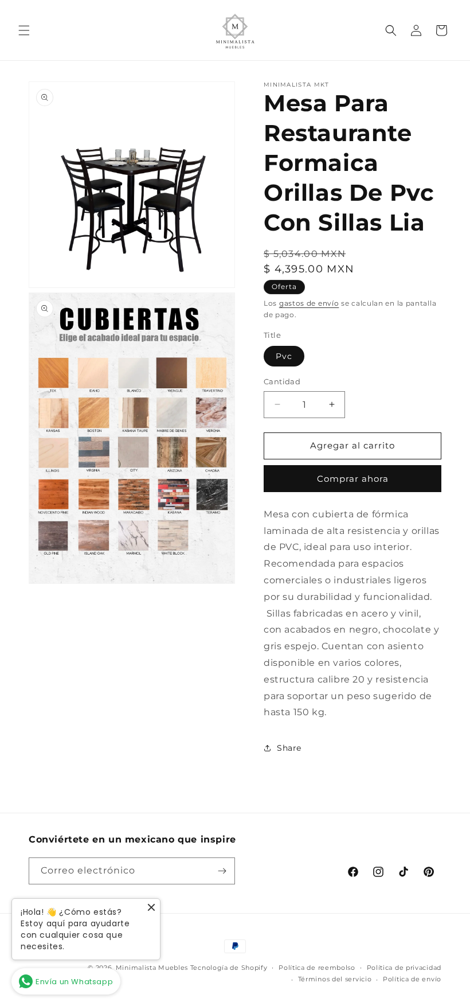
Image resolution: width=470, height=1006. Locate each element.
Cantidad (282, 381)
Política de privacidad (404, 968)
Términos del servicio (335, 979)
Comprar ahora (353, 478)
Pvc (284, 356)
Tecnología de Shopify (229, 968)
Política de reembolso (317, 968)
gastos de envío (309, 303)
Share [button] (289, 748)
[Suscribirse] (221, 870)
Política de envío (412, 979)
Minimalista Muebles (152, 968)
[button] (24, 30)
